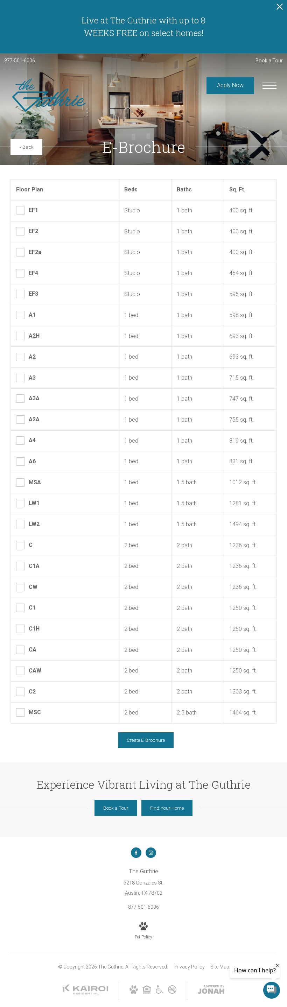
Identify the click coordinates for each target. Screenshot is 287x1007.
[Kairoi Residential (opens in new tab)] (85, 993)
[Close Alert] (279, 8)
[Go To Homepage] (49, 95)
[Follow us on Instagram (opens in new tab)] (151, 852)
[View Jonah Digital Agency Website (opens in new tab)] (211, 991)
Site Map (219, 967)
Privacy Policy (189, 967)
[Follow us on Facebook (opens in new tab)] (136, 852)
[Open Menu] (269, 86)
